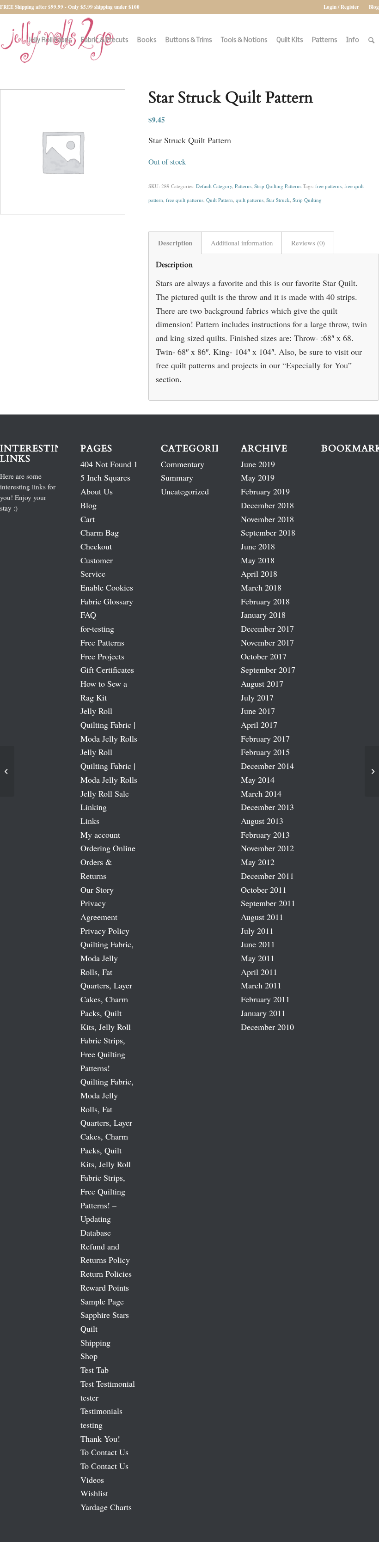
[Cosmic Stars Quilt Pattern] (7, 771)
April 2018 (259, 573)
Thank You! (100, 1438)
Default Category (214, 186)
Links (89, 820)
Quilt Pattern (219, 199)
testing (91, 1424)
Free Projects (102, 656)
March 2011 (261, 985)
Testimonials (101, 1410)
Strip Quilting (307, 199)
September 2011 (268, 902)
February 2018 (265, 601)
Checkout (96, 546)
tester (89, 1397)
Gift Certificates (107, 669)
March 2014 (261, 793)
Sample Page (102, 1301)
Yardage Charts (106, 1506)
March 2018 (261, 587)
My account (100, 834)
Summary (177, 477)
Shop (89, 1355)
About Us (96, 491)
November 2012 (267, 847)
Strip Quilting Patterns (277, 186)
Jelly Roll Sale (104, 793)
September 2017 (268, 669)
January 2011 (263, 1012)
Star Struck (278, 199)
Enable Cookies (106, 587)
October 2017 (264, 656)
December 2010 (267, 1026)
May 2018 (258, 560)
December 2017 (267, 628)
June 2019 (258, 463)
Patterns (243, 186)
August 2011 (262, 916)
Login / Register (341, 7)
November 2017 (267, 642)
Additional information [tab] (242, 242)
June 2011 (258, 944)
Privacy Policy (104, 930)
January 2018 (263, 614)
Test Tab (94, 1369)
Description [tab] (175, 243)
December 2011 (267, 875)
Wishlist (94, 1493)
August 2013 (262, 820)
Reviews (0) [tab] (308, 242)
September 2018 (268, 532)
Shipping (95, 1342)
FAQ (88, 614)
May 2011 (258, 957)
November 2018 (267, 518)
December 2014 (267, 765)
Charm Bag (99, 532)
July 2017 (257, 697)
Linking (93, 806)
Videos (92, 1479)
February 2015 (265, 751)
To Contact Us (104, 1451)
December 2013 (267, 806)
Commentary (182, 463)
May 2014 (258, 779)
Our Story (97, 889)
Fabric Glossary (106, 601)
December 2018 (267, 505)
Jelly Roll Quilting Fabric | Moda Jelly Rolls (108, 724)
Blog (374, 7)
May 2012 (258, 861)
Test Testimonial (107, 1383)
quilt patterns (249, 199)
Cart (87, 518)
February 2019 (265, 491)
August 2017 (262, 683)
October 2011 (264, 889)
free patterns (328, 186)
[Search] (371, 40)
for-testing (97, 628)
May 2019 (258, 477)
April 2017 (259, 724)
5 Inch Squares (105, 477)
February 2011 (265, 999)
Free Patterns (102, 642)
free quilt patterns (184, 199)
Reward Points (104, 1287)
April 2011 (259, 971)
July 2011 (257, 930)
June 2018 (258, 546)
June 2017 (258, 710)
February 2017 (265, 738)
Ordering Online (107, 847)
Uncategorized (185, 491)
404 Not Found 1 (109, 463)
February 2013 (265, 834)
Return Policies (106, 1273)
